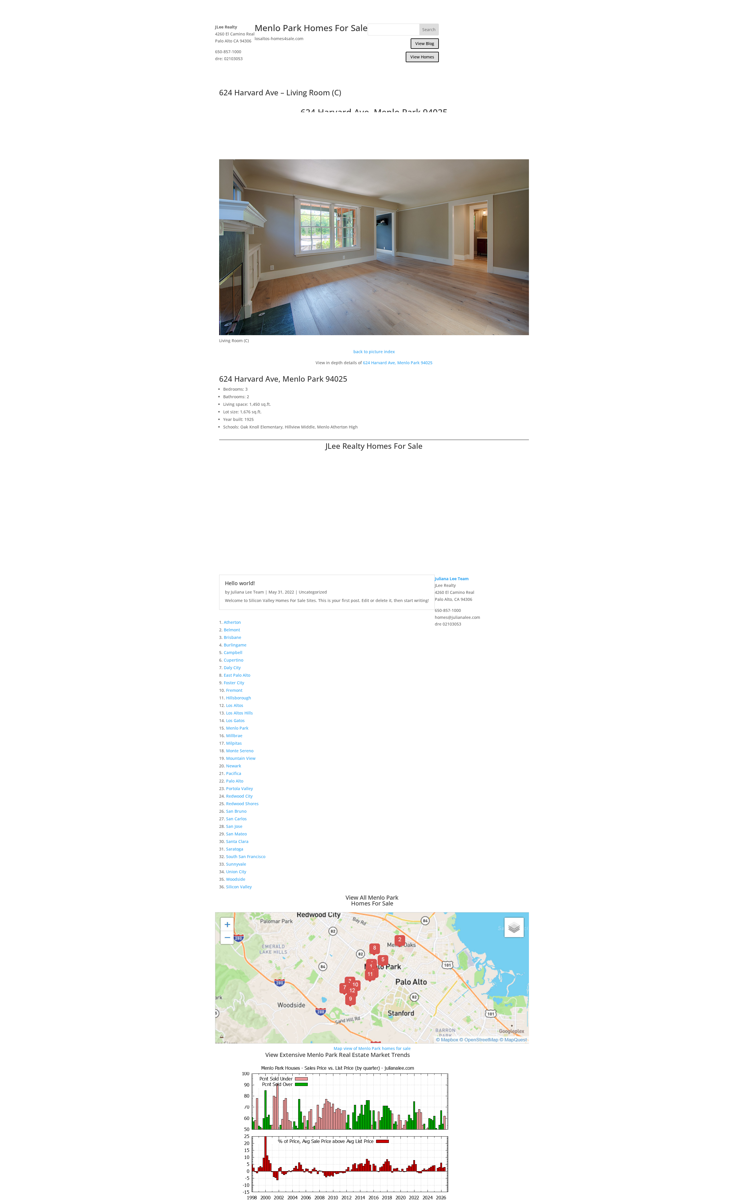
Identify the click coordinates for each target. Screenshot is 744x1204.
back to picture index (374, 351)
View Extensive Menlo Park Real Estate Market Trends (337, 1055)
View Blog (424, 43)
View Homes (422, 57)
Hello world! (240, 583)
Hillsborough (238, 698)
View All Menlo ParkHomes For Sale (372, 900)
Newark (233, 766)
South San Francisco (245, 856)
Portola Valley (239, 788)
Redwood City (239, 796)
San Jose (234, 826)
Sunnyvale (236, 864)
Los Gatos (235, 720)
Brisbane (232, 637)
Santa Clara (237, 841)
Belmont (232, 630)
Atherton (232, 622)
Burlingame (235, 645)
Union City (236, 871)
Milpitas (234, 743)
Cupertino (233, 660)
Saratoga (234, 849)
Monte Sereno (239, 750)
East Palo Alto (237, 675)
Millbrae (234, 735)
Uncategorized (313, 592)
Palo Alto (234, 781)
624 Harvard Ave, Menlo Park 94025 (397, 362)
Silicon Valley (239, 886)
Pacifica (233, 773)
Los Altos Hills (239, 713)
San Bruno (236, 811)
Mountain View (240, 758)
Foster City (234, 682)
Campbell (233, 652)
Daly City (232, 667)
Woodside (235, 879)
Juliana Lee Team (247, 592)
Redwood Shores (242, 803)
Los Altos (234, 705)
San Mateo (236, 834)
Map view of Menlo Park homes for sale (372, 1048)
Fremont (234, 690)
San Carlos (236, 818)
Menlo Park (237, 728)
